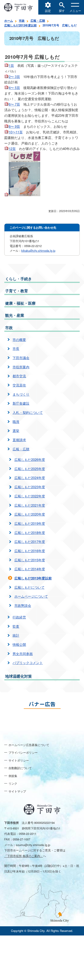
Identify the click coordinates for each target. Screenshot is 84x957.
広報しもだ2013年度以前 (20, 25)
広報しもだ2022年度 (29, 496)
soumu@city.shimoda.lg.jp (33, 845)
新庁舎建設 (21, 403)
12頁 (12, 148)
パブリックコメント (28, 662)
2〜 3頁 (14, 76)
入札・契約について (28, 412)
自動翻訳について (20, 768)
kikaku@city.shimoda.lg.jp (38, 250)
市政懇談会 (22, 605)
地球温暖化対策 (18, 676)
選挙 (16, 430)
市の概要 (19, 339)
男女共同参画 (23, 653)
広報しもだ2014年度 (29, 568)
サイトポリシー (19, 760)
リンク (13, 783)
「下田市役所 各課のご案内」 (23, 856)
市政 (22, 20)
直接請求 (19, 439)
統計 (16, 635)
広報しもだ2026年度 (29, 459)
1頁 (11, 65)
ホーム (8, 20)
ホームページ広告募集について (29, 745)
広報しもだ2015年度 (29, 560)
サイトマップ (17, 791)
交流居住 (19, 385)
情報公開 (19, 644)
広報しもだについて (29, 587)
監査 (16, 626)
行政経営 (19, 617)
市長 (16, 348)
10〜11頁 (16, 132)
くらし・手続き (18, 278)
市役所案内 (21, 367)
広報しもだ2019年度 (29, 523)
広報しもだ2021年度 (29, 505)
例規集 (13, 776)
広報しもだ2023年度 (29, 486)
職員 (16, 421)
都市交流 (19, 375)
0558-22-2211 (27, 833)
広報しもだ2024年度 (29, 477)
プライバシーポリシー (23, 752)
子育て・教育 (16, 290)
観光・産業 (14, 315)
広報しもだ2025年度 (29, 468)
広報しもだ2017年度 (29, 541)
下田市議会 (21, 357)
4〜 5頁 (14, 87)
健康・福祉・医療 (20, 303)
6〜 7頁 (14, 104)
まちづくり (21, 394)
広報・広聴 (37, 20)
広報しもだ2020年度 (29, 514)
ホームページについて (31, 596)
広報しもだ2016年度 (29, 550)
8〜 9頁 (14, 126)
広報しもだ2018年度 (29, 532)
